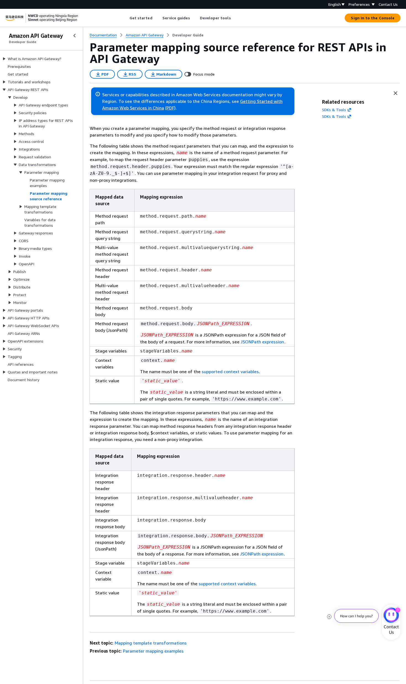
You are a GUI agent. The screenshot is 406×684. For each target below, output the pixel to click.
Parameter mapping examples (153, 651)
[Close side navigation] (74, 35)
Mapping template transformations (151, 643)
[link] (188, 35)
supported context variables (230, 371)
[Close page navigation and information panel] (395, 93)
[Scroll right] (234, 18)
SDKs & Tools (334, 109)
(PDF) (170, 108)
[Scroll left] (125, 18)
